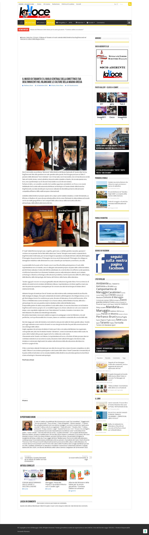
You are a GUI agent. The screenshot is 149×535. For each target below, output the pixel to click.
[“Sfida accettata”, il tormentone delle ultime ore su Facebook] (101, 388)
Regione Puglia (106, 320)
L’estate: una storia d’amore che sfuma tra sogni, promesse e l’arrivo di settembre (118, 184)
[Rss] (115, 4)
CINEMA (112, 295)
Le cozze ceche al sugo (78, 457)
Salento (113, 320)
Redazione (56, 4)
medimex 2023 (115, 311)
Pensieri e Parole (123, 314)
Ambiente (102, 283)
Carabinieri (114, 292)
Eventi (123, 300)
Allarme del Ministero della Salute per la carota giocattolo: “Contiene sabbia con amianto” (57, 29)
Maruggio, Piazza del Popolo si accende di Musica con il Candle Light (55, 484)
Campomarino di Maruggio (106, 291)
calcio (115, 286)
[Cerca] (130, 4)
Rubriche (80, 22)
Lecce (116, 304)
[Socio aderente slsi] (112, 65)
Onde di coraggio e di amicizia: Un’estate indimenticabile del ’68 (118, 203)
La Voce (41, 22)
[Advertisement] (90, 13)
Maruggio (103, 310)
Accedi (78, 4)
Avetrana (100, 286)
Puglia (124, 317)
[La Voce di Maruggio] (34, 11)
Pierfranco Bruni (28, 85)
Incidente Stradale (119, 302)
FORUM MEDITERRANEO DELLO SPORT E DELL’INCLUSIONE (31, 484)
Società (91, 22)
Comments (116, 358)
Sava (118, 319)
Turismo (99, 325)
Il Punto (51, 22)
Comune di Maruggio (113, 297)
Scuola (124, 320)
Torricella (118, 323)
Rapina (98, 320)
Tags (124, 358)
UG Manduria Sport (109, 325)
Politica (119, 317)
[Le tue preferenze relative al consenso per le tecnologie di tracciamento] (145, 531)
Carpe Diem (104, 295)
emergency (117, 300)
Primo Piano (31, 22)
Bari (106, 286)
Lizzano (103, 307)
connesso (48, 503)
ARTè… (71, 22)
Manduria (112, 307)
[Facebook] (117, 4)
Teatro (112, 323)
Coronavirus (100, 22)
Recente (107, 358)
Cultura (111, 300)
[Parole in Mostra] (112, 232)
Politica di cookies (68, 4)
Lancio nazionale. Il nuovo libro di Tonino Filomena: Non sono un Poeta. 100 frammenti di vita (118, 405)
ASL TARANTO (114, 284)
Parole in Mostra (109, 313)
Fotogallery (61, 22)
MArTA (121, 307)
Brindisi (111, 286)
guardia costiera (102, 302)
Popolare (100, 358)
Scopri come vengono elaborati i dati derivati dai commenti (68, 506)
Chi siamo (46, 4)
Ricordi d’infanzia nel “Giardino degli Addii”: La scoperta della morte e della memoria (117, 194)
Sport (98, 323)
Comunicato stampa (102, 300)
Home (39, 4)
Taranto (104, 322)
